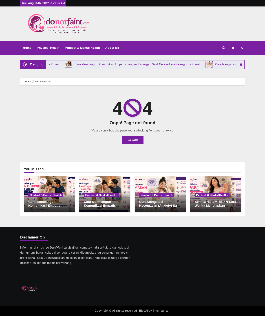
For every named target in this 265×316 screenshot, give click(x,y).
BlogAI (143, 310)
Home (27, 47)
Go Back (132, 140)
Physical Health (48, 47)
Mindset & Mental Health (82, 47)
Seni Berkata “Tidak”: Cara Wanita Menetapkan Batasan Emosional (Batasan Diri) (215, 207)
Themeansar (161, 310)
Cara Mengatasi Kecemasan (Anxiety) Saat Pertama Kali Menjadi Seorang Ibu (159, 207)
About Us (112, 47)
